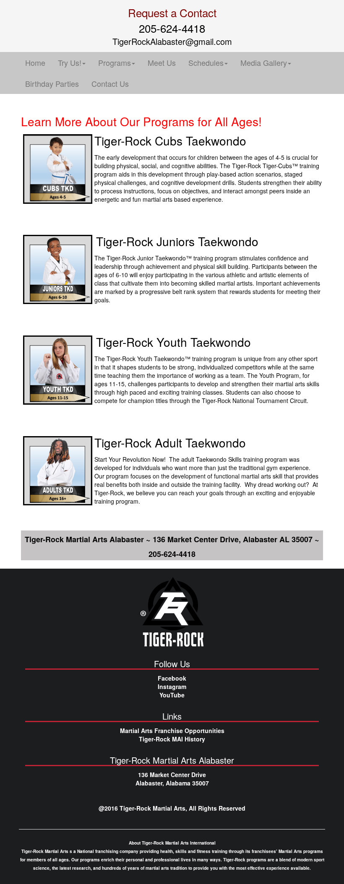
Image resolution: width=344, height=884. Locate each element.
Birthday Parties (52, 83)
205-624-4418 (172, 28)
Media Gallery (263, 62)
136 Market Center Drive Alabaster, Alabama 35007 (172, 778)
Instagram (172, 686)
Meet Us (162, 62)
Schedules (206, 62)
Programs (114, 62)
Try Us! (69, 62)
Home (35, 62)
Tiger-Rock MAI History (172, 739)
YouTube (172, 695)
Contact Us (110, 83)
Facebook (172, 678)
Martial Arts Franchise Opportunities (172, 730)
